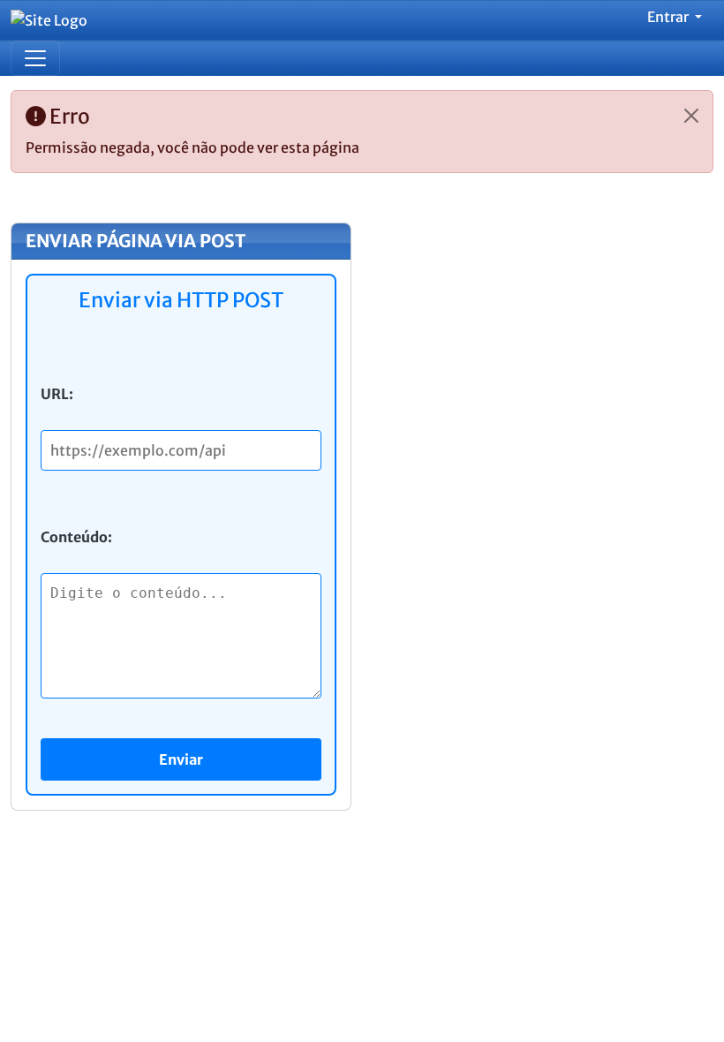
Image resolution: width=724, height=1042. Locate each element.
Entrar (669, 17)
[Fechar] (691, 115)
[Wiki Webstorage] (56, 20)
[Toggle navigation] (35, 58)
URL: (57, 394)
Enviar (181, 759)
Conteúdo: (76, 537)
